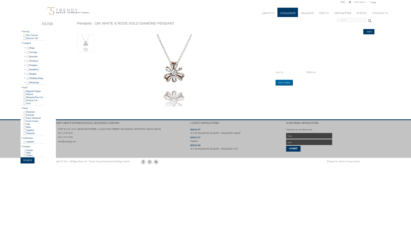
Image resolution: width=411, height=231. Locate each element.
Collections (28, 138)
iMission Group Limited (349, 161)
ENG (343, 2)
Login (373, 2)
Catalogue (288, 13)
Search (27, 160)
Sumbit (293, 148)
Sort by (26, 31)
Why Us (324, 13)
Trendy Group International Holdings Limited (109, 161)
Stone (25, 108)
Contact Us (380, 13)
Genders (26, 146)
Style (25, 87)
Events (362, 13)
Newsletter (342, 13)
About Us (268, 13)
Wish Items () (361, 2)
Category (27, 43)
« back (369, 31)
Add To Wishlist (284, 83)
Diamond (307, 13)
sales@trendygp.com (67, 141)
